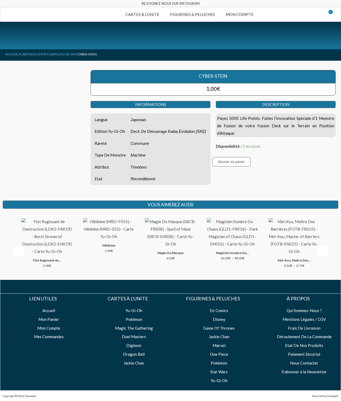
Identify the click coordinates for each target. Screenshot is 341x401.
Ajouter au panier (231, 161)
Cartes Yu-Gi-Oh (61, 54)
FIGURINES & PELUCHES (192, 14)
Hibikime (108, 245)
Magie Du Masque (170, 253)
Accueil (11, 54)
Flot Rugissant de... (47, 260)
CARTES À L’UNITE (142, 14)
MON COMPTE (240, 14)
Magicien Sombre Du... (232, 253)
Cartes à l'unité (33, 54)
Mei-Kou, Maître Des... (294, 260)
